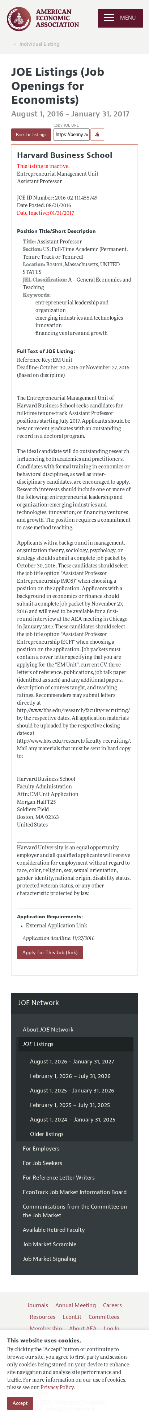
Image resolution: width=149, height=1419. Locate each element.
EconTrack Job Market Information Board (75, 1192)
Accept (20, 1403)
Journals (37, 1305)
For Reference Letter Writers (59, 1177)
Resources (42, 1317)
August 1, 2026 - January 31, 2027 (72, 1061)
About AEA (83, 1328)
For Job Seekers (42, 1163)
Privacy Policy (57, 1388)
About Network (48, 1029)
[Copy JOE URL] (97, 134)
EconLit (72, 1317)
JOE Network (38, 1003)
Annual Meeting (75, 1305)
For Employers (41, 1148)
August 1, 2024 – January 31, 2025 (72, 1119)
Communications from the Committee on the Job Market (75, 1211)
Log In (111, 1328)
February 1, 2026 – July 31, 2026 (70, 1076)
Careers (112, 1305)
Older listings (47, 1134)
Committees (104, 1317)
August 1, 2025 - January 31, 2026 (72, 1090)
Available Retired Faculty (54, 1230)
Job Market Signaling (49, 1259)
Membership (46, 1328)
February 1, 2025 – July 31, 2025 (70, 1105)
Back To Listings (31, 135)
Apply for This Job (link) (50, 953)
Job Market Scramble (49, 1244)
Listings (38, 1044)
